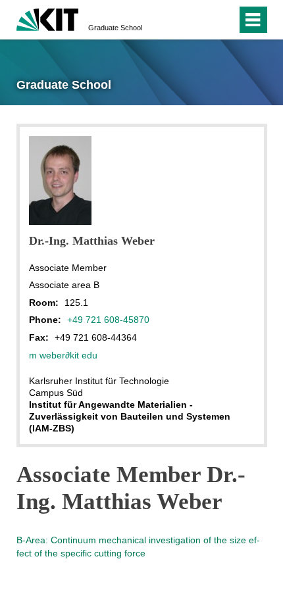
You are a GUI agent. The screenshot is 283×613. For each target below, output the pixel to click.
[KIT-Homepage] (47, 18)
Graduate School (115, 28)
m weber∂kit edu (63, 355)
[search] (203, 19)
